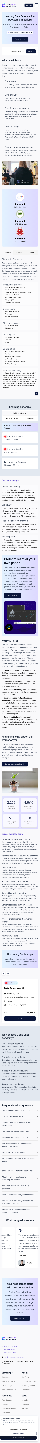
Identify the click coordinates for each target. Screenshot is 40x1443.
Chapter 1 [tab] (20, 252)
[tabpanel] (20, 324)
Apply (30, 51)
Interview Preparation (10, 1408)
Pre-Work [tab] (8, 252)
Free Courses (7, 1400)
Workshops (6, 1404)
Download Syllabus (17, 51)
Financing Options (28, 1385)
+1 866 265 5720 (10, 1352)
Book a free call (19, 1318)
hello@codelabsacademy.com (14, 1357)
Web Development (9, 1390)
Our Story (25, 1377)
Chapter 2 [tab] (32, 252)
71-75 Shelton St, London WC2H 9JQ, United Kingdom (19, 1362)
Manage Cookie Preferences (18, 1429)
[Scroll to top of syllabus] (36, 393)
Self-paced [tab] (30, 418)
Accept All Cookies (18, 1438)
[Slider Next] (8, 973)
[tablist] (20, 415)
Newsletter (6, 1412)
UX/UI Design (7, 1385)
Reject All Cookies (18, 1433)
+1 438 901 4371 (9, 1349)
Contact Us (26, 1390)
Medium (25, 1408)
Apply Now (29, 5)
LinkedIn (25, 1400)
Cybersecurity (7, 1377)
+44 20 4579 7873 (10, 1346)
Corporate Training (29, 1381)
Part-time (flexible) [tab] (12, 418)
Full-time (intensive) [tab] (20, 413)
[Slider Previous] (3, 973)
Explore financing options (13, 764)
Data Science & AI (14, 988)
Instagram (25, 1404)
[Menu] (36, 5)
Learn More (11, 595)
